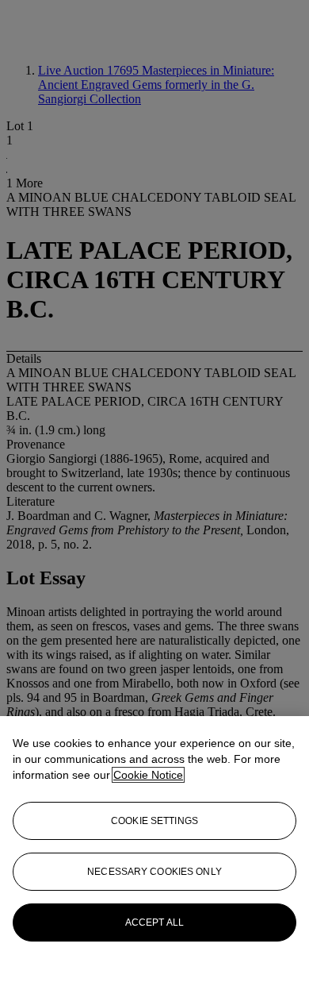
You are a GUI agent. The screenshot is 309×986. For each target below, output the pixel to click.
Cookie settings (154, 820)
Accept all (154, 922)
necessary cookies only (154, 871)
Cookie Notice (148, 774)
